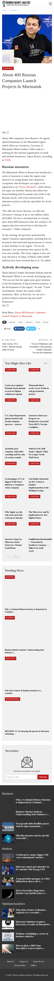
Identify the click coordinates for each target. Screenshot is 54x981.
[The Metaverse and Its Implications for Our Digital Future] (39, 502)
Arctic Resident (27, 186)
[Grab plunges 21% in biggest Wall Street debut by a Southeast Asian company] (15, 469)
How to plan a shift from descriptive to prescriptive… (30, 947)
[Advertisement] (23, 111)
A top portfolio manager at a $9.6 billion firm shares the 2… (33, 880)
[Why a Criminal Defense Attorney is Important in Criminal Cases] (27, 591)
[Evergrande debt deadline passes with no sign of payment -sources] (8, 826)
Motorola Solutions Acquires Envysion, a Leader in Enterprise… (34, 923)
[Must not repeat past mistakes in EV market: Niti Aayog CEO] (8, 869)
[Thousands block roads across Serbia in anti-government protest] (39, 375)
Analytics (10, 658)
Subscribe (43, 777)
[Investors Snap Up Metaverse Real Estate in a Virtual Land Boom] (15, 529)
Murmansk (29, 322)
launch (20, 322)
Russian (45, 322)
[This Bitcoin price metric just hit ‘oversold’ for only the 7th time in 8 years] (8, 838)
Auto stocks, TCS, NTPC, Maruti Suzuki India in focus (12, 347)
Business (10, 577)
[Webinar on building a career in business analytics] (8, 936)
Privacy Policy (20, 965)
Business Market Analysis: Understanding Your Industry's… (33, 813)
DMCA (34, 965)
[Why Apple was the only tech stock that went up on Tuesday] (15, 502)
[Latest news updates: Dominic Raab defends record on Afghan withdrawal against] (15, 375)
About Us (10, 962)
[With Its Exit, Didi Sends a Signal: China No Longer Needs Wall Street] (39, 439)
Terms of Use (38, 962)
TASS (8, 160)
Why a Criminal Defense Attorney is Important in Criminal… (33, 801)
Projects (38, 322)
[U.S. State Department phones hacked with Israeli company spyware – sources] (15, 405)
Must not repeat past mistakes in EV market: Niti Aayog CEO (32, 868)
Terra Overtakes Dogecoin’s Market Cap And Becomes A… (31, 892)
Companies (8, 68)
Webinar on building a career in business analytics (32, 935)
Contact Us (23, 962)
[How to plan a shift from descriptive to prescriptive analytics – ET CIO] (8, 948)
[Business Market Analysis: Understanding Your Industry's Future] (27, 631)
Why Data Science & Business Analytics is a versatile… (31, 911)
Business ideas (12, 699)
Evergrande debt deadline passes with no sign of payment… (32, 825)
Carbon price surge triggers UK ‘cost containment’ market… (32, 856)
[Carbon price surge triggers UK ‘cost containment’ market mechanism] (8, 857)
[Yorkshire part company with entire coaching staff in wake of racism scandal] (15, 439)
